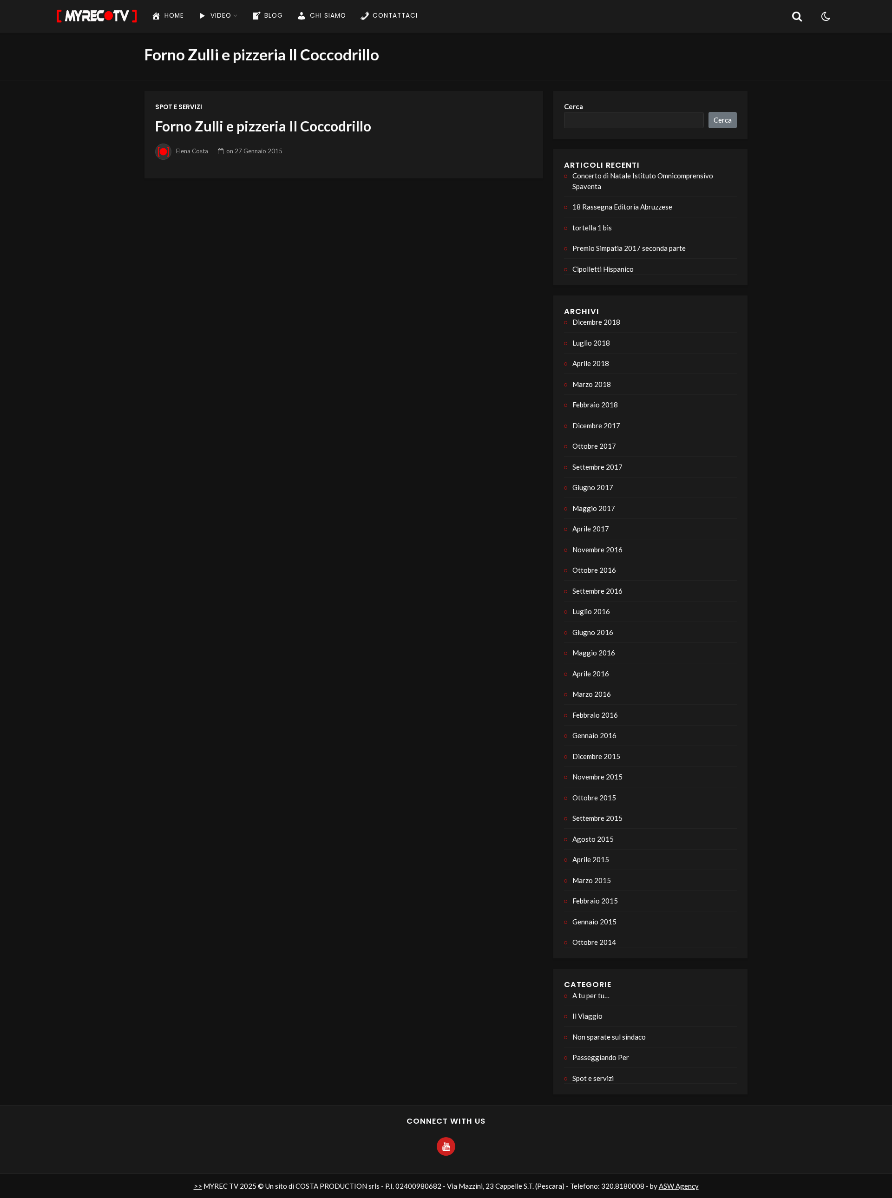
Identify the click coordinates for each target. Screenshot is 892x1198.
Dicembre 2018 (596, 322)
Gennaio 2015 (594, 921)
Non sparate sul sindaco (609, 1037)
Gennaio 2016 (594, 735)
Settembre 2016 (597, 591)
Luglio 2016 (591, 611)
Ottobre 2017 (594, 446)
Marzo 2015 (591, 880)
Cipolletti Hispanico (603, 269)
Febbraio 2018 (595, 404)
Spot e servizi (178, 107)
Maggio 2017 (593, 508)
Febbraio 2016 (595, 715)
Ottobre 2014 (594, 942)
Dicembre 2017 (596, 425)
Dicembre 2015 (596, 756)
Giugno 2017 (592, 487)
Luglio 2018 (591, 343)
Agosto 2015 (593, 839)
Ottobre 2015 (594, 797)
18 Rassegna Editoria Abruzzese (622, 207)
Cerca (573, 106)
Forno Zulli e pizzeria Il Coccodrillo (263, 126)
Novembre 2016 (597, 549)
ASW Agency (679, 1186)
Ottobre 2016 (594, 570)
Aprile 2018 (590, 363)
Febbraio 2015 (595, 901)
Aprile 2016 (590, 673)
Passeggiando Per (600, 1057)
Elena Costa (192, 151)
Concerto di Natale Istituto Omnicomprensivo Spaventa (642, 180)
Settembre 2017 (597, 467)
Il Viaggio (587, 1016)
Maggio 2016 (593, 652)
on (254, 151)
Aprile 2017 (590, 528)
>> (198, 1186)
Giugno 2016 (592, 632)
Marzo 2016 (591, 694)
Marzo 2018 (591, 384)
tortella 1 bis (592, 227)
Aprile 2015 (590, 859)
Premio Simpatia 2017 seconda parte (629, 248)
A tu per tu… (591, 995)
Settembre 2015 (597, 818)
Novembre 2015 (597, 776)
